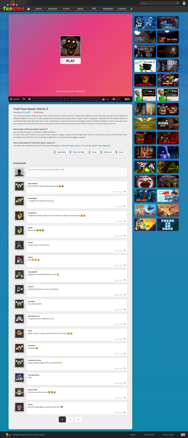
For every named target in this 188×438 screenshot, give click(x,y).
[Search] (177, 3)
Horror (121, 152)
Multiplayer (108, 8)
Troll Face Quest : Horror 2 (71, 146)
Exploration (61, 152)
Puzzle (66, 8)
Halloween (107, 152)
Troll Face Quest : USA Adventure (97, 146)
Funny (94, 152)
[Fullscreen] (66, 99)
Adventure (52, 8)
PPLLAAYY (26, 112)
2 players (122, 8)
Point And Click (79, 152)
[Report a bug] (24, 99)
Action (39, 8)
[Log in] (184, 3)
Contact (133, 435)
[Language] (183, 435)
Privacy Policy (168, 435)
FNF (94, 8)
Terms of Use (149, 435)
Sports (80, 8)
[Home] (28, 9)
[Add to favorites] (29, 99)
